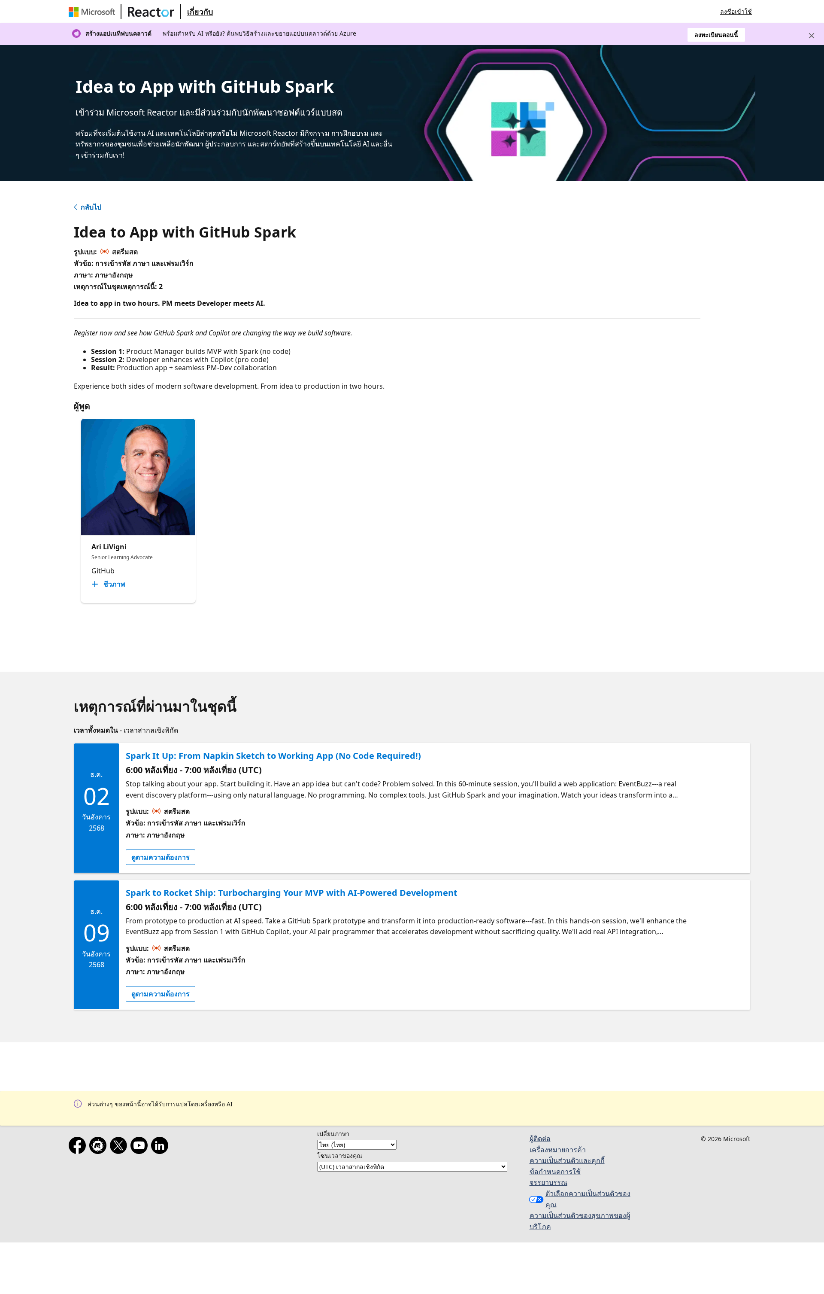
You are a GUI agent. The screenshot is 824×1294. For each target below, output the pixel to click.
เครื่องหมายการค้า (558, 1149)
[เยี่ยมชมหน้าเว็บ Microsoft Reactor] (151, 11)
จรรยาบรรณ (548, 1182)
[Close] (811, 36)
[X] (120, 1147)
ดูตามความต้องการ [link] (160, 857)
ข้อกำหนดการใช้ (555, 1171)
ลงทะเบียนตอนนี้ (716, 34)
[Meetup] (99, 1147)
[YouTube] (140, 1147)
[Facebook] (79, 1147)
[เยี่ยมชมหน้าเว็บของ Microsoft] (93, 11)
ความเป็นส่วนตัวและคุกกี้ (567, 1160)
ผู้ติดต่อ (540, 1138)
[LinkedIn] (161, 1147)
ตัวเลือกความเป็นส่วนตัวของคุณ (587, 1199)
